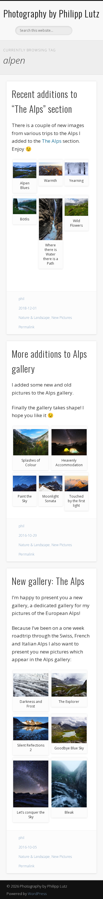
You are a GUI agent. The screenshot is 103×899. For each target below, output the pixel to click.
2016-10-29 (28, 535)
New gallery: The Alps (48, 581)
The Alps (52, 141)
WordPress (37, 893)
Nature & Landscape (34, 317)
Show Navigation (83, 51)
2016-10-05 (28, 847)
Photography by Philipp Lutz (51, 13)
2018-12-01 (28, 308)
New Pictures (62, 317)
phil (21, 298)
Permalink (26, 327)
